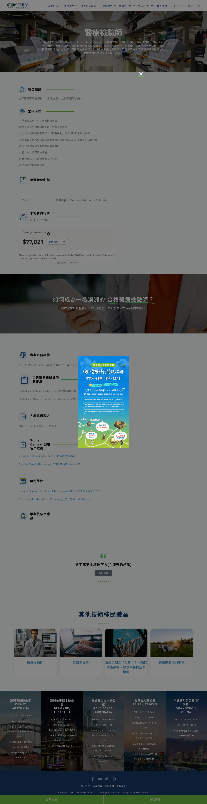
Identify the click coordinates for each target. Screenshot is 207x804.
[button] (141, 73)
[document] (103, 402)
